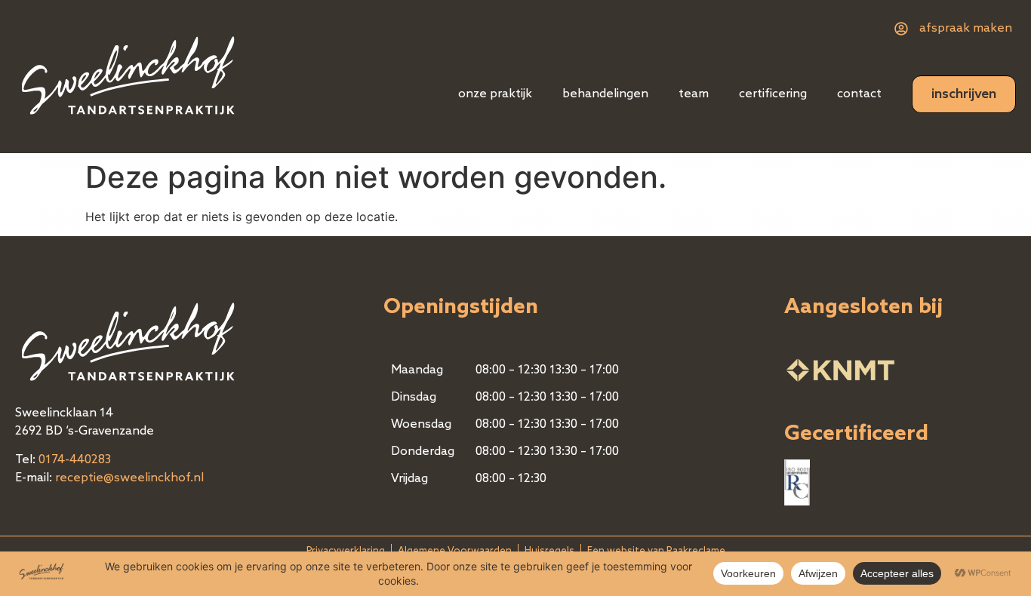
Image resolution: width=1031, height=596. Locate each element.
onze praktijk (495, 94)
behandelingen (605, 94)
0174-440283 (74, 460)
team (694, 94)
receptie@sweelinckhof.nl (129, 478)
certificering (773, 94)
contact (859, 94)
